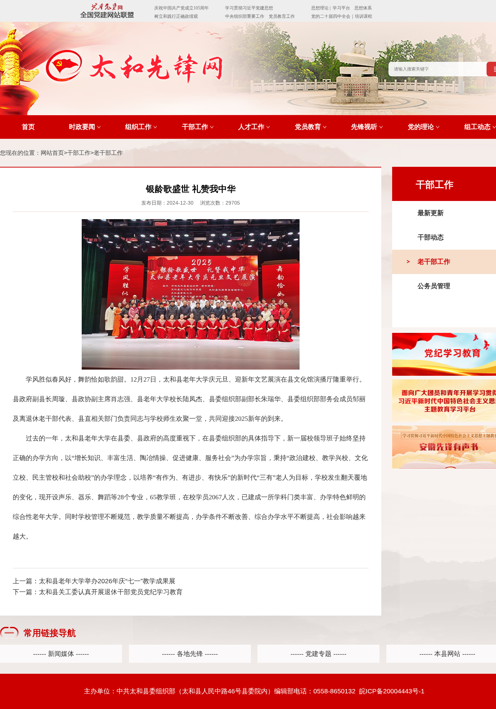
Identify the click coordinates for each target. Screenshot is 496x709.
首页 (28, 126)
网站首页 (52, 153)
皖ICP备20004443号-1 (391, 691)
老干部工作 (108, 153)
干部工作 (78, 153)
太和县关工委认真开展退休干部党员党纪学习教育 (111, 592)
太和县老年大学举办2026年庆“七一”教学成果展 (107, 581)
